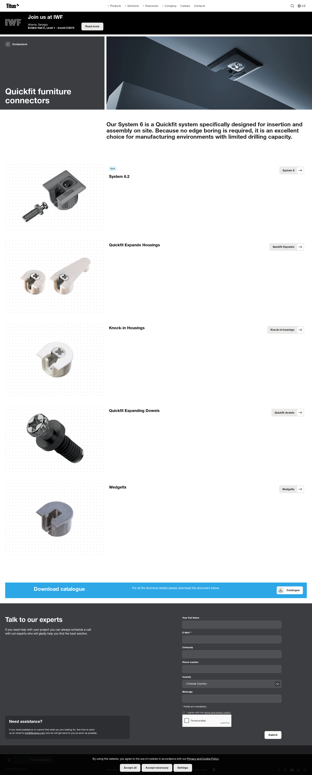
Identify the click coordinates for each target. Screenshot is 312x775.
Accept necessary (157, 768)
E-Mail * (186, 633)
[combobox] (232, 684)
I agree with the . (209, 713)
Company (187, 647)
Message (187, 692)
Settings (182, 768)
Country (186, 677)
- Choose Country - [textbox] (196, 684)
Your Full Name (190, 618)
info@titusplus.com (35, 733)
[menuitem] (184, 5)
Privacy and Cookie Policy (203, 759)
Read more (92, 26)
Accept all (130, 768)
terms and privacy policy (217, 713)
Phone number (190, 662)
